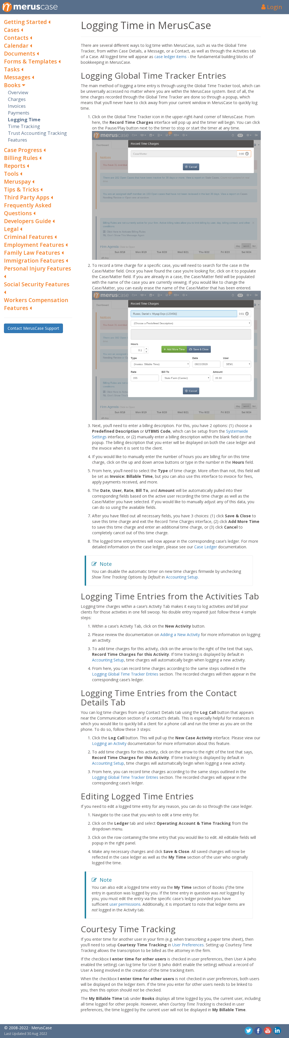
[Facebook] (258, 1030)
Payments (18, 112)
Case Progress (23, 150)
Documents (20, 53)
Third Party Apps (27, 197)
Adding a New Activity (180, 634)
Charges (17, 99)
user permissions (125, 904)
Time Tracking (24, 126)
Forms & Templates (31, 61)
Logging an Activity (109, 743)
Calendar (17, 45)
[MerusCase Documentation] (30, 7)
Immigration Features (35, 260)
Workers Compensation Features (36, 304)
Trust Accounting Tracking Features (37, 136)
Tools (12, 173)
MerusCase (41, 1027)
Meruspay (18, 181)
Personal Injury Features (37, 268)
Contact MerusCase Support (33, 328)
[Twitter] (249, 1030)
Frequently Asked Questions (27, 209)
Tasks (12, 69)
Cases (12, 30)
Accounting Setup (182, 577)
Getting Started (26, 22)
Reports (15, 166)
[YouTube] (268, 1030)
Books (13, 85)
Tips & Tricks (22, 189)
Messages (18, 77)
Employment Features (34, 244)
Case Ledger (205, 546)
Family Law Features (33, 252)
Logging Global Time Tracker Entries (125, 674)
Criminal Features (29, 237)
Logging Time (24, 119)
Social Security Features (36, 284)
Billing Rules (21, 158)
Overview (18, 92)
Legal (12, 229)
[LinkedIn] (277, 1030)
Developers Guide (28, 221)
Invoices (17, 106)
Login (274, 7)
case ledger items (170, 56)
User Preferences (188, 944)
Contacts (17, 37)
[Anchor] (77, 75)
